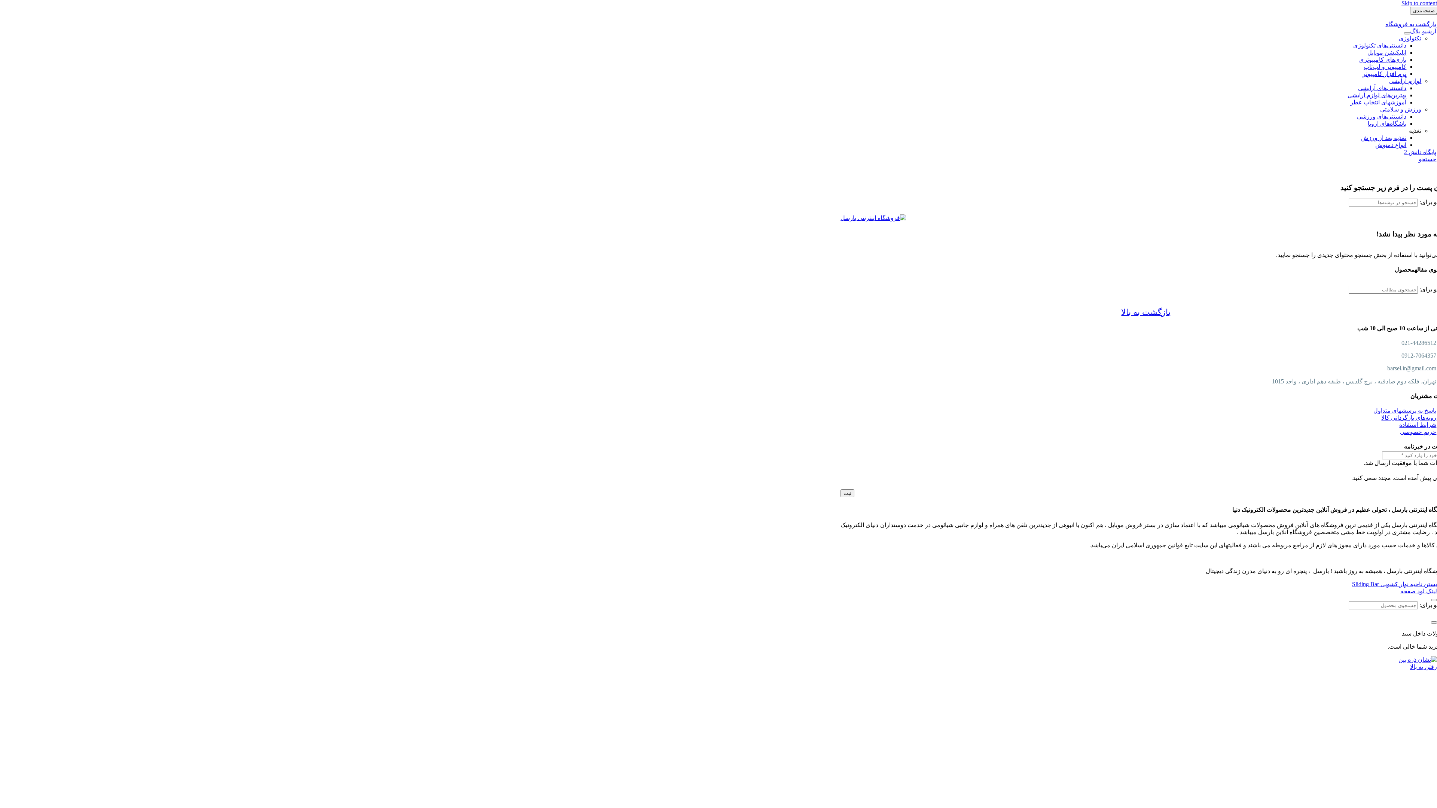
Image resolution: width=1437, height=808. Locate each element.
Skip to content (1419, 3)
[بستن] (1434, 600)
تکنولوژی (1410, 38)
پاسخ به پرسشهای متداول (1404, 410)
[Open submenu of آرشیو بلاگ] (1407, 33)
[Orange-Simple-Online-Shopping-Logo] (873, 218)
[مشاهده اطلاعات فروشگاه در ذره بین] (1417, 659)
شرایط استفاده (1417, 425)
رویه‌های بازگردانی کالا (1408, 417)
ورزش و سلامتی (1400, 109)
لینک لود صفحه (1418, 591)
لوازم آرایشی (1405, 81)
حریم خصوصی (1418, 432)
